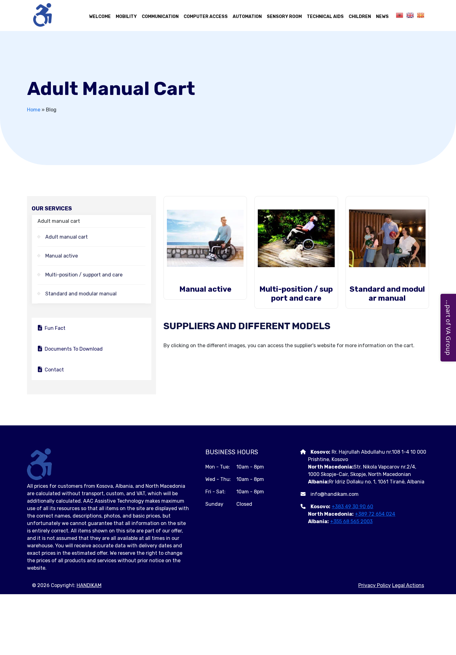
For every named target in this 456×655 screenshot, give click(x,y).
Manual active (61, 256)
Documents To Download (74, 349)
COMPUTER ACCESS (206, 16)
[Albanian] (398, 15)
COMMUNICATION (160, 16)
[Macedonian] (419, 15)
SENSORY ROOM (284, 16)
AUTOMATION (247, 16)
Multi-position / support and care (84, 275)
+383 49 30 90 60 (352, 506)
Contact (54, 370)
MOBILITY (126, 16)
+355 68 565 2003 (351, 521)
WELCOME (100, 16)
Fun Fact (55, 328)
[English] (408, 15)
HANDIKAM (89, 585)
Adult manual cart (66, 237)
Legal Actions (408, 585)
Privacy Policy (374, 585)
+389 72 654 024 (375, 514)
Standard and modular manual (81, 294)
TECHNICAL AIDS (325, 16)
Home (33, 110)
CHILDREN (360, 16)
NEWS (382, 16)
